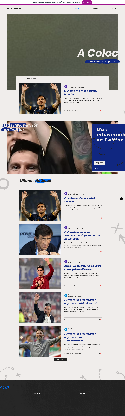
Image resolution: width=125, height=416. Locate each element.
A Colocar (16, 8)
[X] (121, 198)
